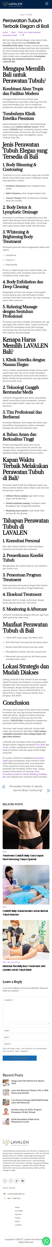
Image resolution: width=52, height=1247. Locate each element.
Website (7, 1044)
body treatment (34, 32)
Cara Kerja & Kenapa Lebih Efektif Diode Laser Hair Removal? (29, 1101)
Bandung (33, 774)
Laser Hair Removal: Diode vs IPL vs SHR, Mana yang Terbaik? (30, 1091)
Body (13, 32)
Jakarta (25, 774)
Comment (9, 1000)
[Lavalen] (13, 5)
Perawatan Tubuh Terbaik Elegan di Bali (26, 23)
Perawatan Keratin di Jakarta (26, 786)
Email (7, 1037)
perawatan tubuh (10, 35)
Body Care (23, 32)
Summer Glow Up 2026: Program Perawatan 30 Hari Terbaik (26, 1110)
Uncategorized (13, 962)
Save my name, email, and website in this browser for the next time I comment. (25, 1050)
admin (5, 32)
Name (7, 1031)
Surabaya (42, 774)
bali (4, 777)
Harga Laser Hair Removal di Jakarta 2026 (27, 1082)
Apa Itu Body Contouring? (27, 790)
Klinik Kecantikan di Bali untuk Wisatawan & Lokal (25, 1120)
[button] (46, 1241)
